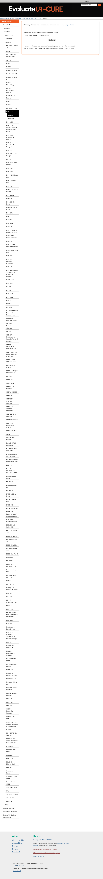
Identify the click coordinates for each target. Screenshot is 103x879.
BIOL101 (9, 216)
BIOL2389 (9, 241)
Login (87, 1)
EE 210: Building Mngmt (11, 477)
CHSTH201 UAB (11, 430)
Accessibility (17, 843)
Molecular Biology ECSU (11, 683)
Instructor (11, 118)
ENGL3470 (9, 490)
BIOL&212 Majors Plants (11, 208)
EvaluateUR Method (6, 18)
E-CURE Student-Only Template (11, 455)
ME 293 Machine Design (11, 665)
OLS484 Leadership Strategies (9, 711)
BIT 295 (8, 287)
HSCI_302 (9, 620)
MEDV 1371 (10, 669)
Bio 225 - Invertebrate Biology (10, 90)
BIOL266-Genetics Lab (12, 251)
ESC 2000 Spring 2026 (11, 531)
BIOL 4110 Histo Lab (11, 181)
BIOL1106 (9, 220)
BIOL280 (9, 255)
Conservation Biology (10, 438)
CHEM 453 (9, 379)
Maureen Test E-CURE (11, 659)
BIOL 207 (9, 150)
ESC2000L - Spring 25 (12, 46)
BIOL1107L (9, 223)
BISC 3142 (9, 283)
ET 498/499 (9, 557)
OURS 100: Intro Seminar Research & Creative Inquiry (12, 724)
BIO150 (8, 101)
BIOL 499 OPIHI (11, 186)
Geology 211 (10, 584)
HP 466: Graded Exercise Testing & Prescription (12, 614)
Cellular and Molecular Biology (11, 319)
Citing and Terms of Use (43, 839)
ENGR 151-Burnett (12, 508)
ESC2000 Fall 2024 (12, 545)
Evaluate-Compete (8, 808)
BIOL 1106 (38, 18)
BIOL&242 (9, 213)
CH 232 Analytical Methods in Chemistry (11, 326)
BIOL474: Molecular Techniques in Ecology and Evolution (12, 273)
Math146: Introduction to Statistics (10, 653)
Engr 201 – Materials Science (11, 520)
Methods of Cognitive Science (11, 674)
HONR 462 (9, 605)
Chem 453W (10, 383)
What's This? (17, 871)
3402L (8, 51)
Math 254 (9, 642)
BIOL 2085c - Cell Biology (11, 155)
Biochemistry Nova (12, 108)
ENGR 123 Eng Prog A (11, 495)
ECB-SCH (9, 465)
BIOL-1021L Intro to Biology (12, 190)
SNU (7, 791)
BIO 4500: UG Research (10, 97)
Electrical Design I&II (11, 486)
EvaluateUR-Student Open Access (9, 816)
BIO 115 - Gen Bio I (12, 70)
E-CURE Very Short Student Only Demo (12, 460)
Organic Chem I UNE (11, 717)
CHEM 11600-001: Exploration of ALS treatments (11, 354)
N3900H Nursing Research (11, 694)
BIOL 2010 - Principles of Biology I (10, 137)
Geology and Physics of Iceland (11, 588)
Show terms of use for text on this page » (45, 849)
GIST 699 (9, 593)
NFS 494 (9, 698)
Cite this (20, 865)
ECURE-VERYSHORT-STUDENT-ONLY (11, 471)
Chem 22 (9, 376)
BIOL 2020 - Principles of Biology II (10, 145)
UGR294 (9, 801)
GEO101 (9, 581)
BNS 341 (9, 300)
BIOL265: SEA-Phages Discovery (12, 245)
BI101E (8, 67)
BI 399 (8, 63)
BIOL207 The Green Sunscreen (11, 237)
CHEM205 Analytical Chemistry (9, 401)
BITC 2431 (9, 293)
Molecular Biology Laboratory (11, 688)
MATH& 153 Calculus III (10, 646)
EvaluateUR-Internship (10, 811)
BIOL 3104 (9, 171)
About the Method (8, 25)
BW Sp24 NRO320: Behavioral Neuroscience (12, 313)
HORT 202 (9, 609)
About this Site (18, 840)
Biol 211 (8, 159)
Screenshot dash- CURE (11, 777)
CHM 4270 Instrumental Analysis (10, 425)
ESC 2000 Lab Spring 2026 (10, 526)
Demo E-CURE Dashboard (11, 444)
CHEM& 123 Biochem (10, 387)
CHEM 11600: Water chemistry (11, 360)
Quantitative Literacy (10, 772)
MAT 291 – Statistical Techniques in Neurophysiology (11, 635)
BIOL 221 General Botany (11, 163)
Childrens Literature (12, 419)
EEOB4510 (9, 481)
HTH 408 (9, 623)
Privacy (15, 849)
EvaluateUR (6, 28)
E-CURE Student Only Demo (11, 449)
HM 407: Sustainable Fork (11, 601)
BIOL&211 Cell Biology (10, 203)
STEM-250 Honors (12, 794)
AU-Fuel (8, 60)
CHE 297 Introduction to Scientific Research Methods (12, 338)
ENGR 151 (9, 505)
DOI (14, 865)
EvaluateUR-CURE (20, 18)
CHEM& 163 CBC (11, 392)
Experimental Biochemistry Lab (11, 565)
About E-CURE (9, 35)
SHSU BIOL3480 (11, 787)
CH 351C (9, 331)
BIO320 (8, 105)
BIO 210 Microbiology (10, 84)
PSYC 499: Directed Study (10, 763)
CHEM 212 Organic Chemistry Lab (12, 372)
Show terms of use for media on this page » (46, 853)
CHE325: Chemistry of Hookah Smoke (11, 346)
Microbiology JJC (11, 678)
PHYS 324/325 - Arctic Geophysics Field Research (12, 740)
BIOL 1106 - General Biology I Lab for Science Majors (11, 128)
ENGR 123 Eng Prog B (11, 500)
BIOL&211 (9, 198)
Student (10, 115)
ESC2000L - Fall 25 (12, 554)
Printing (15, 846)
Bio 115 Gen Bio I (11, 74)
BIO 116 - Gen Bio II (11, 78)
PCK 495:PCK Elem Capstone (12, 734)
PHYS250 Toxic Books (11, 750)
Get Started (8, 38)
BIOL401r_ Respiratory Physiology (9, 261)
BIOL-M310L (10, 195)
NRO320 (9, 705)
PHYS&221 (9, 746)
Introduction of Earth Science (10, 628)
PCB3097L (9, 729)
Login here (69, 25)
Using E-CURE (9, 804)
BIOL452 (9, 266)
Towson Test (10, 798)
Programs (30, 18)
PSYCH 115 (9, 767)
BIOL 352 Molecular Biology (12, 176)
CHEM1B (9, 395)
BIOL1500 (9, 227)
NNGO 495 (9, 702)
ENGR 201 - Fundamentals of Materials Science (11, 514)
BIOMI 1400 (10, 280)
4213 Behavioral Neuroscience (11, 55)
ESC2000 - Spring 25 (11, 540)
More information (38, 856)
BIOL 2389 (9, 168)
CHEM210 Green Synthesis (11, 415)
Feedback (16, 852)
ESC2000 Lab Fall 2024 (11, 549)
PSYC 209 (9, 755)
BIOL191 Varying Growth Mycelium (11, 231)
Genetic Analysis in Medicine (12, 576)
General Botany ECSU (11, 571)
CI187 (8, 434)
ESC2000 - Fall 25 (11, 536)
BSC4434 (9, 304)
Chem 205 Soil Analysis (10, 366)
